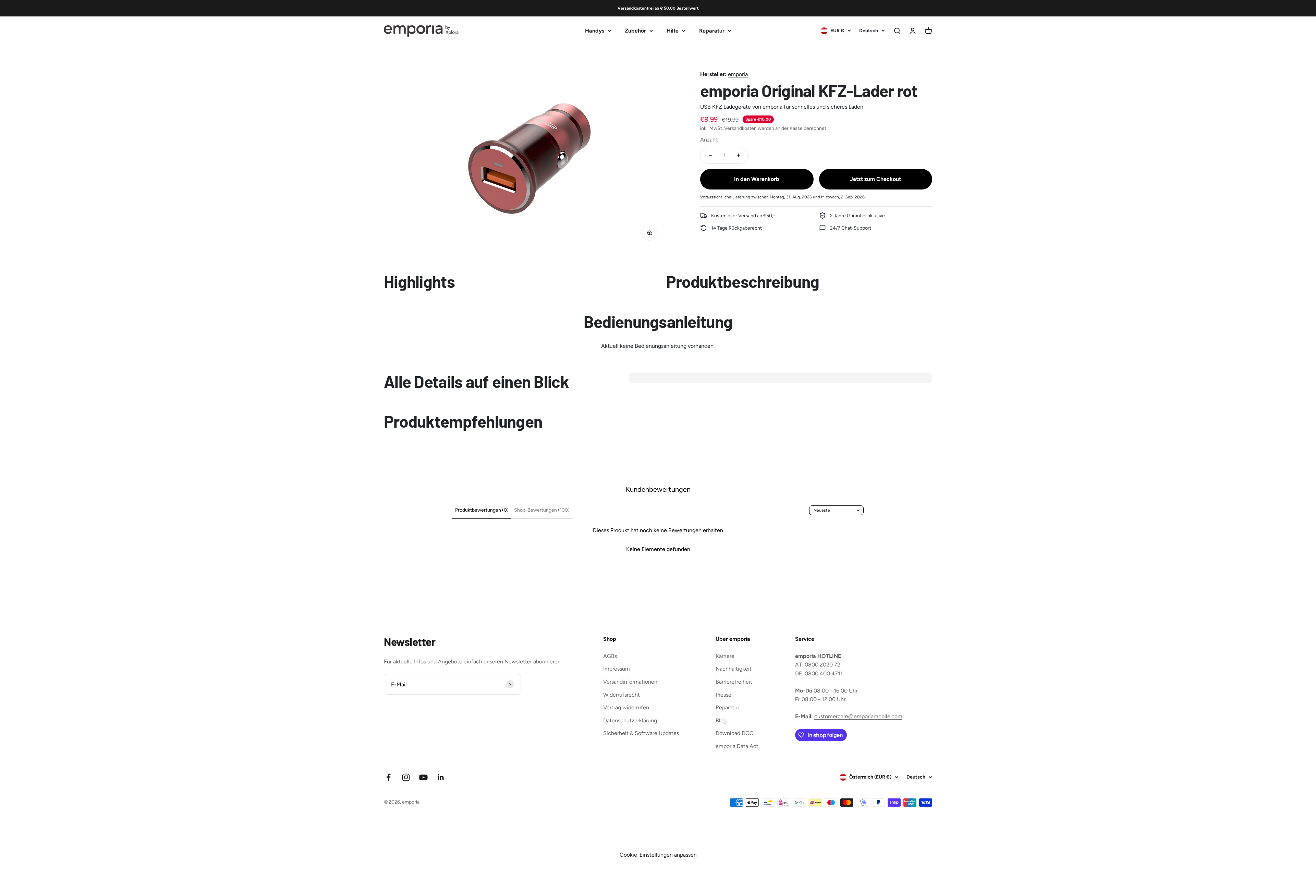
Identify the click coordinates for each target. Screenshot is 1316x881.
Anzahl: (709, 139)
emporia (738, 74)
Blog (721, 720)
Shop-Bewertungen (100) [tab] (542, 510)
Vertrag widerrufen (626, 707)
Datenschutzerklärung (630, 720)
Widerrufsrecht (621, 695)
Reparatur (711, 30)
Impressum (616, 668)
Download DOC (735, 733)
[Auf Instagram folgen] (406, 777)
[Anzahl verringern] (710, 155)
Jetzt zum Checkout (875, 179)
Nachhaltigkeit (734, 668)
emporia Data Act (737, 746)
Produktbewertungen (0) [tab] (482, 510)
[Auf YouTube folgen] (423, 777)
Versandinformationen (630, 681)
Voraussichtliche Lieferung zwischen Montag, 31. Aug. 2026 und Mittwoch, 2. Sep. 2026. (783, 196)
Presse (723, 695)
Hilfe (673, 30)
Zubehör (635, 30)
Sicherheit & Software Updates (641, 733)
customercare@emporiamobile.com (858, 716)
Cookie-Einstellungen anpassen (658, 855)
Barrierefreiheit (734, 681)
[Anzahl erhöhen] (738, 155)
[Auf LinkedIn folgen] (441, 777)
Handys (594, 30)
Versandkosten (740, 128)
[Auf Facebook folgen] (388, 777)
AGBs (610, 656)
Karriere (725, 656)
